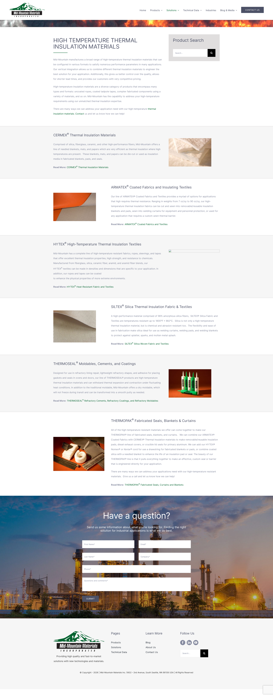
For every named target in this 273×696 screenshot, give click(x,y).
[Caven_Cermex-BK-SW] (190, 139)
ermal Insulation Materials (94, 167)
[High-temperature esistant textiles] (194, 250)
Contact (80, 113)
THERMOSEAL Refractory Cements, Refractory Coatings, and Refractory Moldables (112, 400)
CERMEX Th (74, 167)
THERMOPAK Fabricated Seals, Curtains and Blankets (154, 484)
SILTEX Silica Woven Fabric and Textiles (147, 343)
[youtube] (195, 642)
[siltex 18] (74, 311)
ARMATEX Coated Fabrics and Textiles (146, 224)
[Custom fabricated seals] (78, 438)
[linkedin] (189, 642)
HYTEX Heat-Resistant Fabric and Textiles (90, 286)
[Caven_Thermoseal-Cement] (190, 370)
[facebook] (182, 642)
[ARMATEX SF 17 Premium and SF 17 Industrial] (74, 193)
